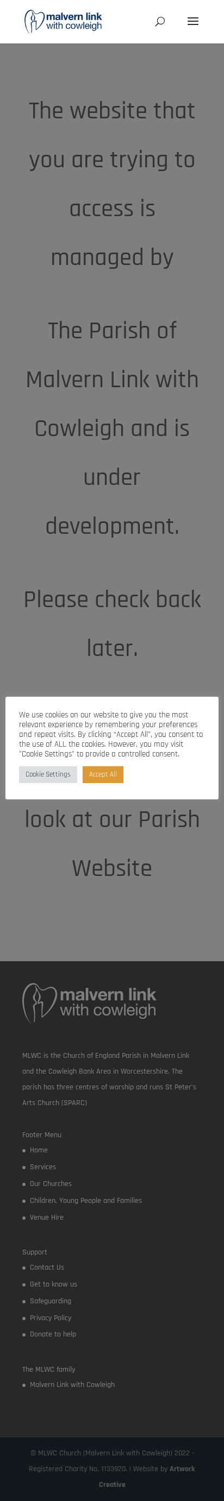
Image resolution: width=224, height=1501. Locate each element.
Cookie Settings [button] (48, 774)
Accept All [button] (103, 774)
